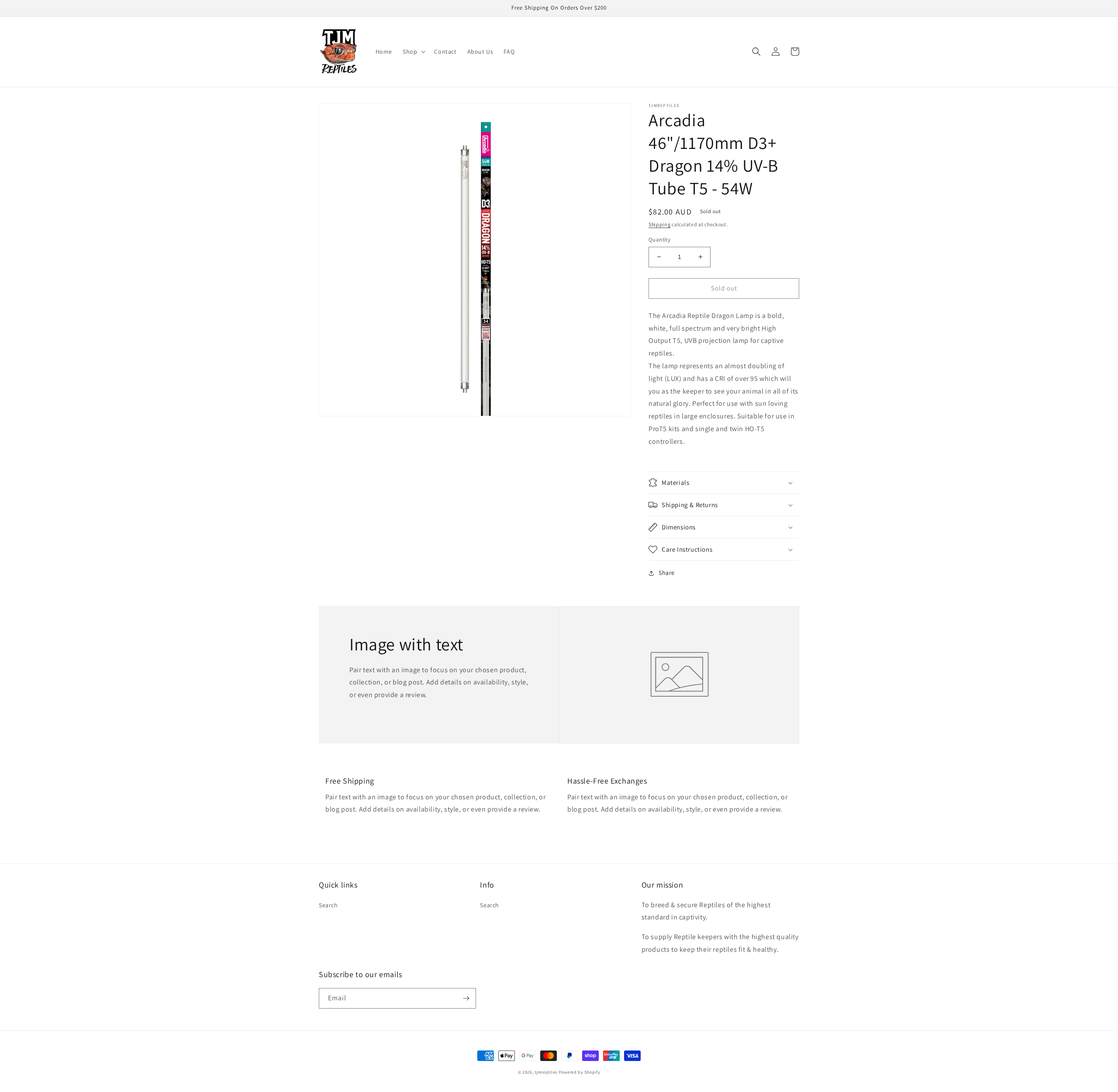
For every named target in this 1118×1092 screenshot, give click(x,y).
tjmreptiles (546, 1072)
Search (328, 905)
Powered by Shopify (579, 1072)
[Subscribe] (466, 998)
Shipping (660, 224)
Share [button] (667, 573)
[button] (413, 51)
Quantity (659, 239)
